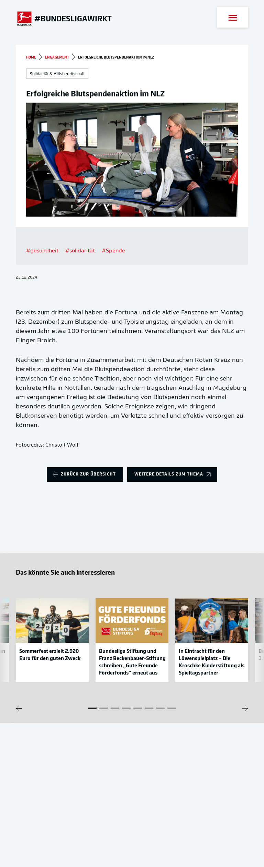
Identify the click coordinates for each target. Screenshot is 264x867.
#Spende (113, 251)
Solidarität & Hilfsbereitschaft (57, 74)
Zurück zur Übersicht (88, 474)
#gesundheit (42, 251)
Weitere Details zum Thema (168, 474)
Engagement (57, 58)
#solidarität (80, 251)
